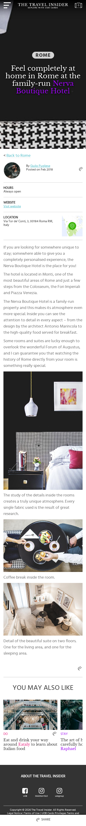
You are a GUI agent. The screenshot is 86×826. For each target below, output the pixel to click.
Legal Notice (14, 813)
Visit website (12, 206)
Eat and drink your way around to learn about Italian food (30, 744)
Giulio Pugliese (40, 166)
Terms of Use (31, 813)
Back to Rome (18, 156)
